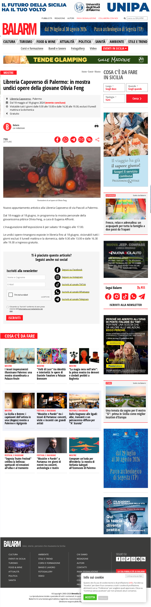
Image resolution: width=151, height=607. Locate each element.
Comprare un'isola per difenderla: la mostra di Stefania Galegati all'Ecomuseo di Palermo (82, 463)
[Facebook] (57, 269)
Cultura (13, 554)
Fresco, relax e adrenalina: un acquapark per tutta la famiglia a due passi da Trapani (125, 225)
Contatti (82, 567)
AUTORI (70, 18)
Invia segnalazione (87, 571)
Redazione (82, 558)
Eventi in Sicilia (17, 558)
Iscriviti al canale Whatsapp (75, 291)
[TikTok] (57, 284)
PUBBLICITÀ (47, 18)
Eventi (90, 71)
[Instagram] (57, 276)
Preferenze (103, 597)
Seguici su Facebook (72, 269)
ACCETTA (90, 597)
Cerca (136, 98)
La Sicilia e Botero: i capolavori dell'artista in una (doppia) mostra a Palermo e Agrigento (18, 418)
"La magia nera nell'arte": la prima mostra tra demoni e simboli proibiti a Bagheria (84, 374)
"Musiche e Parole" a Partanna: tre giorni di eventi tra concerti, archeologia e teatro (49, 463)
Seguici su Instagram (72, 276)
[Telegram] (57, 299)
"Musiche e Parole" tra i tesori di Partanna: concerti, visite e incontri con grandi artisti (52, 418)
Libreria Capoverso (20, 98)
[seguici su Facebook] (118, 559)
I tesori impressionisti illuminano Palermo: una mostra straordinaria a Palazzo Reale (18, 374)
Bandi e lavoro (57, 48)
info (131, 582)
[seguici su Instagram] (123, 559)
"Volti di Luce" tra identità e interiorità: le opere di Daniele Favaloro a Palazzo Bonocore (51, 374)
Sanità (12, 580)
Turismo (13, 563)
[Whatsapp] (57, 291)
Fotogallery (78, 48)
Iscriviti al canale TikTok (74, 284)
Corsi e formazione (32, 48)
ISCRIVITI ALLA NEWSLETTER (126, 305)
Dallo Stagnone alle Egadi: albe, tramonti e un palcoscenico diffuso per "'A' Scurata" (83, 418)
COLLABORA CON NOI (108, 18)
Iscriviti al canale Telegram (75, 299)
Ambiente (43, 554)
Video (93, 48)
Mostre (98, 71)
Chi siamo (82, 554)
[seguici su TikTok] (128, 559)
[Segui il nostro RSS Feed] (143, 559)
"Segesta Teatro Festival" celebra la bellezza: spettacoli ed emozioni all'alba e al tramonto (18, 463)
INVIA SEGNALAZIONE (86, 18)
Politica (13, 575)
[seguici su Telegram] (138, 559)
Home (84, 71)
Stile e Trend (45, 558)
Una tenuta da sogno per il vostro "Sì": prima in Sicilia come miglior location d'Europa (125, 413)
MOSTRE (8, 73)
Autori (80, 563)
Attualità (14, 571)
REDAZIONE (60, 18)
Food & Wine (15, 567)
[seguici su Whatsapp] (133, 559)
